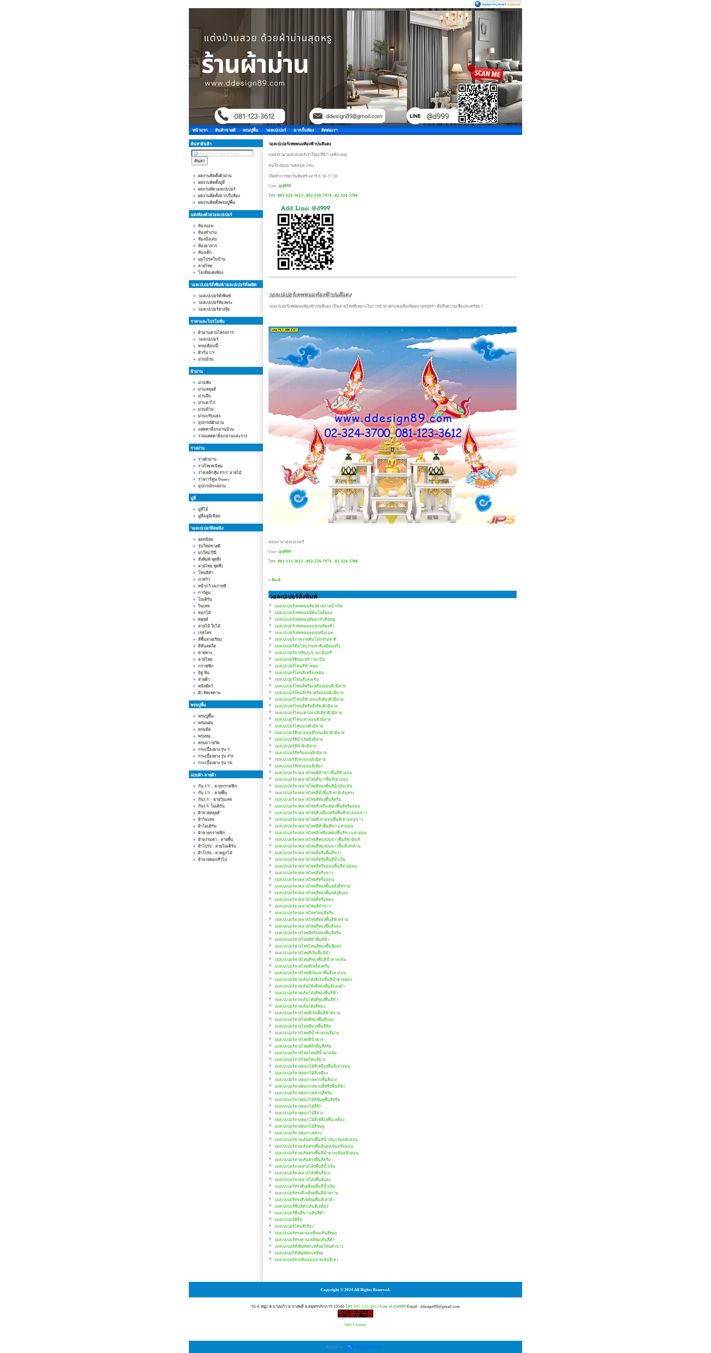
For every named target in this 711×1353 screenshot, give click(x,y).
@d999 (284, 185)
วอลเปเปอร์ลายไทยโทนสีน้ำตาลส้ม (305, 1053)
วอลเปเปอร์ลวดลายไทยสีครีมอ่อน (304, 879)
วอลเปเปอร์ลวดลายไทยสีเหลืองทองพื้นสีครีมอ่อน (317, 806)
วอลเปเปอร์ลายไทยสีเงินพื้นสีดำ (302, 953)
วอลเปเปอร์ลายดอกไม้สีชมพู (299, 1126)
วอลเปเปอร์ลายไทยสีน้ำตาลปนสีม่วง (306, 1033)
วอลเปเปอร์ (276, 130)
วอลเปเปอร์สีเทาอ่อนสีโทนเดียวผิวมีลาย (309, 732)
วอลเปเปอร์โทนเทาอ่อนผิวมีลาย (302, 719)
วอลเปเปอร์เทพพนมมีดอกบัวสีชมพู (304, 619)
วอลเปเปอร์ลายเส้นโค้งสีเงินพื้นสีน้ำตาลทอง (313, 979)
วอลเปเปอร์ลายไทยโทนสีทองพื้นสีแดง (307, 946)
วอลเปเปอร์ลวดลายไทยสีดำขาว (302, 906)
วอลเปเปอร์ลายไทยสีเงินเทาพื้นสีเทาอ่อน (310, 973)
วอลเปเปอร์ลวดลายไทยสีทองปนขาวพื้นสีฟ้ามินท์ (317, 839)
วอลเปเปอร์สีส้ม (288, 1219)
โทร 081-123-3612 (362, 1306)
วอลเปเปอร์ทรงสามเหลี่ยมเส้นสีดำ (304, 1239)
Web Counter (355, 1324)
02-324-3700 (346, 195)
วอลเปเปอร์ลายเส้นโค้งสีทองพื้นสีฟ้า (306, 993)
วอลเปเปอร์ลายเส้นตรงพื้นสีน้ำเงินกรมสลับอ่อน (316, 1139)
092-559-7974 (318, 195)
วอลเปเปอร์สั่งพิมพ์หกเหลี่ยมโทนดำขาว (308, 1246)
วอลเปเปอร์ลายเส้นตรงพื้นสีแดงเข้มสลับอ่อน (313, 1146)
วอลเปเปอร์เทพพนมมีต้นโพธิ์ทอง (303, 612)
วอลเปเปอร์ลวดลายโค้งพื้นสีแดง (302, 1179)
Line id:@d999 (393, 1306)
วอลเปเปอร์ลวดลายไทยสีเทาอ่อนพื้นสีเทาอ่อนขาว (318, 819)
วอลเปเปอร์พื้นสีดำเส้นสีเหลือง (301, 1206)
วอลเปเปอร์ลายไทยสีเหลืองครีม (302, 966)
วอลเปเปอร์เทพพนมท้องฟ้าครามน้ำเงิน (308, 606)
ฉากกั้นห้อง (304, 130)
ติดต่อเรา (329, 130)
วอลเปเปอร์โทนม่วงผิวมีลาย (298, 726)
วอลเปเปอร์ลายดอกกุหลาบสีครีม (303, 1093)
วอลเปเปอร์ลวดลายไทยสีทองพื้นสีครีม (307, 799)
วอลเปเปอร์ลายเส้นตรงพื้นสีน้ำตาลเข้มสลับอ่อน (316, 1153)
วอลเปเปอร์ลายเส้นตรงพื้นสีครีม (302, 1159)
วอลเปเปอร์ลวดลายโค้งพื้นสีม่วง (302, 1173)
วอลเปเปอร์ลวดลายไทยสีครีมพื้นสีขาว (307, 852)
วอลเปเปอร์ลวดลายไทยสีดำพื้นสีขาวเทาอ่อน (313, 826)
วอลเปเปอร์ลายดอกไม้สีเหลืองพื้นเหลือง (309, 1119)
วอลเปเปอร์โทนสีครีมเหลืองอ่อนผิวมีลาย (310, 686)
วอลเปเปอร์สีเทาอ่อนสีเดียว (298, 766)
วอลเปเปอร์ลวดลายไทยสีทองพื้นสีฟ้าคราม (311, 919)
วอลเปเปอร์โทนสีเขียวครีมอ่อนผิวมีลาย (308, 692)
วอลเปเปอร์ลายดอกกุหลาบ (298, 1133)
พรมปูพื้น (250, 130)
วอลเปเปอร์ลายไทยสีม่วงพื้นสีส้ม (302, 1026)
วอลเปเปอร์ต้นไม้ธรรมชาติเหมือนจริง (307, 646)
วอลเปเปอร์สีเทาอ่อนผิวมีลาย (300, 759)
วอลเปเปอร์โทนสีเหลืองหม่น (299, 672)
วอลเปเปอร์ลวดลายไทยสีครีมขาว (303, 873)
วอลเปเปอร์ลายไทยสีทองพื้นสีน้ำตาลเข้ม (310, 959)
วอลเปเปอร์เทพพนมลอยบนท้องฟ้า (304, 626)
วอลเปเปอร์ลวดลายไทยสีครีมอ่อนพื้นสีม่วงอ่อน (315, 866)
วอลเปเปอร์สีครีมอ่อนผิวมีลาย (300, 752)
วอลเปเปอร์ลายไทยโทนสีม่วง (300, 1059)
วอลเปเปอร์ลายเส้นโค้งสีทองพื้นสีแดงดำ (309, 986)
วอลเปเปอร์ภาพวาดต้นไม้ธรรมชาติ (305, 639)
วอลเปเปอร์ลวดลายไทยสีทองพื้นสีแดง (307, 926)
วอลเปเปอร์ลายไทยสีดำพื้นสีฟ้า (301, 939)
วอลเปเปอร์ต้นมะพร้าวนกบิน (299, 659)
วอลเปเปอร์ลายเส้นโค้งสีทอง (299, 1006)
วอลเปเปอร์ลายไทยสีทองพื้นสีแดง (303, 1019)
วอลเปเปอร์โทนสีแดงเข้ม (296, 679)
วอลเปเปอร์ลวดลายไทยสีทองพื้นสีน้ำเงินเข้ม (313, 786)
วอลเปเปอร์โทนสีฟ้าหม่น (296, 666)
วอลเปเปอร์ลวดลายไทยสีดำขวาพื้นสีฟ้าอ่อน (313, 772)
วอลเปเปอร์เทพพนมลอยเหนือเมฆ (303, 632)
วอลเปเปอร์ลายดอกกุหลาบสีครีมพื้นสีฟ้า (309, 1086)
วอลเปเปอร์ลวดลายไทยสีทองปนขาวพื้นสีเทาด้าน (317, 846)
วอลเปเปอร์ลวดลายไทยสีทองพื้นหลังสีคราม (312, 886)
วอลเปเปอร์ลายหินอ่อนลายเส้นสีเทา (306, 1259)
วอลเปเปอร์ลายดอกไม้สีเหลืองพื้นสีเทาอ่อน (312, 1066)
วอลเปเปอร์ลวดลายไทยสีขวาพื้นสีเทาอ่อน (311, 779)
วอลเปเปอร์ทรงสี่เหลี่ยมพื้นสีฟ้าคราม (306, 1193)
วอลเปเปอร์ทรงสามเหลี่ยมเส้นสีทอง (305, 1233)
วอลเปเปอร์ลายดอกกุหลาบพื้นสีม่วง (305, 1079)
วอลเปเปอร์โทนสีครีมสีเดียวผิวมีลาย (305, 706)
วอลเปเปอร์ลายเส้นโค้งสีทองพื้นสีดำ (306, 999)
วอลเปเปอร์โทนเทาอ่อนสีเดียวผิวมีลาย (308, 712)
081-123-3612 (290, 195)
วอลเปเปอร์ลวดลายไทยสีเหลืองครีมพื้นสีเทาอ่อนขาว (320, 812)
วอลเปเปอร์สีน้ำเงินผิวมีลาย (298, 739)
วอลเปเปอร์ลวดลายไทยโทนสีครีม (304, 913)
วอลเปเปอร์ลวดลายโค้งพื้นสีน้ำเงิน (304, 1166)
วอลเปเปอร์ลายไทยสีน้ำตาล (299, 1039)
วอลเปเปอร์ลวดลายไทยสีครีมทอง (303, 899)
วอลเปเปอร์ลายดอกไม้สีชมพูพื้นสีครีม (307, 1099)
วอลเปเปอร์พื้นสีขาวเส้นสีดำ (299, 1213)
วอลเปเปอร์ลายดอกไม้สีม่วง (298, 1113)
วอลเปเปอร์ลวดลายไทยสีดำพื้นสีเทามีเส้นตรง (314, 792)
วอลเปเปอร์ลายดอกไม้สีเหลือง (301, 1073)
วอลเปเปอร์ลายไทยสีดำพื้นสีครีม (302, 1046)
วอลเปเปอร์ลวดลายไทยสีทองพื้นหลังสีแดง (311, 893)
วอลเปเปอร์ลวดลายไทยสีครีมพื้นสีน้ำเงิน (310, 859)
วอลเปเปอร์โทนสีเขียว (294, 1226)
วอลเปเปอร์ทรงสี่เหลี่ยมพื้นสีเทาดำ (304, 1199)
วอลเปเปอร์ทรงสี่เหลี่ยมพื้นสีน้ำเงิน (304, 1186)
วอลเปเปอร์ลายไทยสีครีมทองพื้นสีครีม (307, 933)
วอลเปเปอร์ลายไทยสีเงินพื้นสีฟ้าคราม (307, 1013)
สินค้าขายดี (225, 130)
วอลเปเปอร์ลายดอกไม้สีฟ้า (298, 1106)
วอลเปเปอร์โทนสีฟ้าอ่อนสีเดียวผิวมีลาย (308, 699)
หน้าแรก (200, 130)
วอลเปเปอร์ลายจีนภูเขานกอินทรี (303, 652)
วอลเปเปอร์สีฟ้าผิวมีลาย (295, 746)
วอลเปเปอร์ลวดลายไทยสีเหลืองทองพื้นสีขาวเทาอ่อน (320, 832)
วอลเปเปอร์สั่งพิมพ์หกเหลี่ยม (298, 1253)
